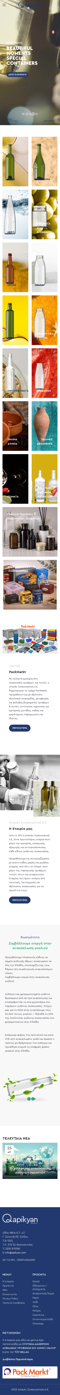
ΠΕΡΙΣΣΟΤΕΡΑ (19, 728)
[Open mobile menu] (4, 5)
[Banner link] (15, 161)
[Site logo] (30, 5)
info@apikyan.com (15, 1252)
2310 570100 (13, 1249)
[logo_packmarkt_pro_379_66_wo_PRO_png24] (30, 1372)
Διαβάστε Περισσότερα (17, 1359)
